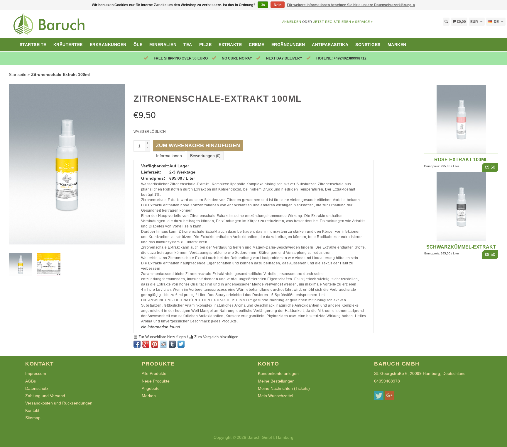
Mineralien (162, 44)
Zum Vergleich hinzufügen (215, 337)
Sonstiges (368, 44)
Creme (256, 44)
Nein (277, 5)
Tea (187, 44)
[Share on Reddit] (163, 344)
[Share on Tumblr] (172, 344)
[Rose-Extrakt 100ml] (461, 119)
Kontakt (32, 410)
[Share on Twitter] (181, 344)
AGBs (30, 381)
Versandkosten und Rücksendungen (58, 403)
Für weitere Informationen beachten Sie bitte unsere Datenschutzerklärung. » (351, 5)
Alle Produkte (154, 373)
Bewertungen (205, 155)
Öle (138, 44)
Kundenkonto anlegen (278, 373)
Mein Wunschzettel (275, 395)
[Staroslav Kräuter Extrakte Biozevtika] (63, 27)
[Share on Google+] (145, 344)
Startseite (33, 44)
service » (364, 21)
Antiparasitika (330, 44)
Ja (263, 5)
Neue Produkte (156, 381)
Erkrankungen (108, 44)
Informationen (169, 155)
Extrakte (230, 44)
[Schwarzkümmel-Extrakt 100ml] (461, 206)
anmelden (291, 21)
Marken (397, 44)
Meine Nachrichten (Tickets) (284, 388)
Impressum (35, 373)
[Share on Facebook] (137, 344)
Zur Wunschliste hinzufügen (162, 337)
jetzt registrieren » (333, 21)
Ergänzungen (288, 44)
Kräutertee (68, 44)
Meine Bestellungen (276, 381)
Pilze (205, 44)
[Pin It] (154, 344)
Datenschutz (36, 388)
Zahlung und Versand (45, 395)
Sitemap (32, 417)
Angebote (151, 388)
